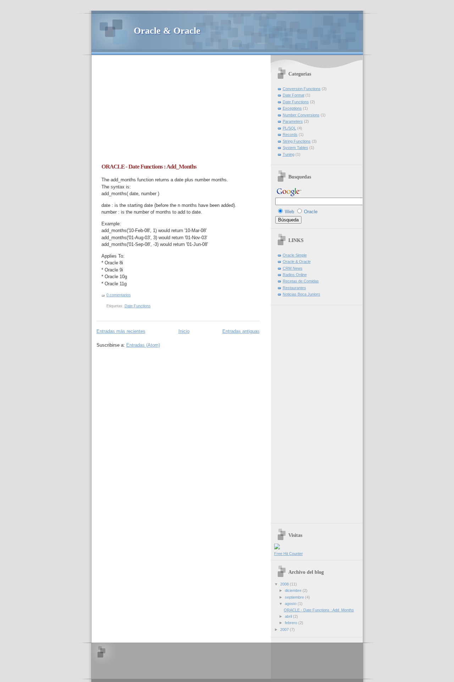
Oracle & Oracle (167, 31)
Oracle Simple (295, 255)
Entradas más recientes (120, 331)
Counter (296, 553)
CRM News (293, 268)
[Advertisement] (156, 111)
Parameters (293, 121)
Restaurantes (294, 288)
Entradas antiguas (241, 331)
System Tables (295, 147)
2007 (285, 629)
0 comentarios (118, 295)
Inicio (183, 331)
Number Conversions (301, 115)
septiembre (295, 597)
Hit (286, 553)
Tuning (288, 154)
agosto (291, 603)
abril (289, 616)
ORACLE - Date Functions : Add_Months (148, 166)
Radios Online (295, 275)
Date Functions (137, 306)
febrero (291, 623)
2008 (285, 584)
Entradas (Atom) (143, 345)
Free (278, 553)
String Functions (297, 141)
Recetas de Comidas (301, 281)
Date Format (293, 95)
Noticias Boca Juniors (301, 294)
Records (290, 134)
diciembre (294, 590)
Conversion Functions (302, 89)
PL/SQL (289, 128)
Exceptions (292, 108)
